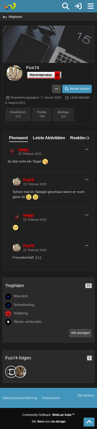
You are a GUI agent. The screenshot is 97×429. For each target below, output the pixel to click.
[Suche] (66, 6)
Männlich (21, 296)
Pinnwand (18, 138)
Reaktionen (81, 138)
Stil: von (48, 421)
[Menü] (91, 6)
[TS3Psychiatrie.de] (9, 6)
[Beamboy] (11, 372)
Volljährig (21, 313)
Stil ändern (86, 395)
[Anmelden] (78, 6)
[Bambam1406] (20, 372)
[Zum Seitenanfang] (89, 422)
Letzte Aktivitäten (49, 138)
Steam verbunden (28, 321)
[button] (56, 89)
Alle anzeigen (80, 333)
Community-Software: (48, 415)
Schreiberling (24, 305)
